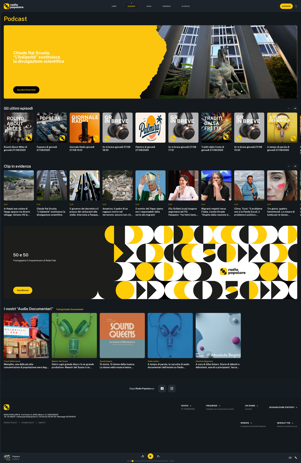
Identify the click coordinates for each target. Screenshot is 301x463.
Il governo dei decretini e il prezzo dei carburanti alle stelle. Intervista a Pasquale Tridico (84, 211)
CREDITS (42, 423)
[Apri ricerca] (296, 6)
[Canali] (295, 457)
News (149, 6)
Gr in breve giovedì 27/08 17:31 (182, 148)
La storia (185, 6)
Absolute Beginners (204, 361)
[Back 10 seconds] (142, 456)
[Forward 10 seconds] (158, 456)
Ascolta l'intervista (26, 90)
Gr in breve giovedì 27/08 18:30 (116, 148)
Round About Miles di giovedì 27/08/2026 (15, 148)
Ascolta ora (22, 290)
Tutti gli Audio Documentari (69, 309)
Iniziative (167, 6)
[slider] (132, 461)
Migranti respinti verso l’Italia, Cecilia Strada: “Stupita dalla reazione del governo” (215, 211)
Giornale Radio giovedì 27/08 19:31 (82, 148)
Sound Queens (106, 361)
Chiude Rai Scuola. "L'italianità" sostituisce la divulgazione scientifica (51, 211)
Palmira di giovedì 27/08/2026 (145, 148)
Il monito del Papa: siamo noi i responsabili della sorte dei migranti (149, 211)
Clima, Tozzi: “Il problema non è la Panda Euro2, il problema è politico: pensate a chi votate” (248, 211)
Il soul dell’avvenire (12, 361)
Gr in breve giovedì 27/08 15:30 (248, 148)
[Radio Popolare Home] (13, 6)
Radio (114, 6)
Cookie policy (27, 423)
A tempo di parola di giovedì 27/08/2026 (278, 148)
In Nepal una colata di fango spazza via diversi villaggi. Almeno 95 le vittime (17, 211)
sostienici (286, 6)
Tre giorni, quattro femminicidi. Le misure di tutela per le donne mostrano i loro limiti (281, 211)
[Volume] (290, 457)
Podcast (131, 6)
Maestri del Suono (60, 361)
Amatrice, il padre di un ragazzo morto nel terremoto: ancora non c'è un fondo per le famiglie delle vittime (117, 211)
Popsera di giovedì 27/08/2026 (47, 148)
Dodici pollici (153, 361)
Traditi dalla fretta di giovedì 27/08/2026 (212, 148)
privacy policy (10, 423)
